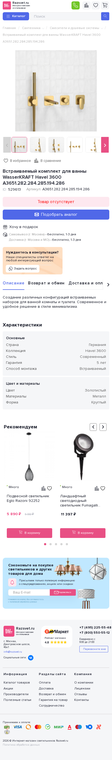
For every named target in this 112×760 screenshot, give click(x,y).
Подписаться (64, 592)
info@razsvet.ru (13, 651)
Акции (8, 689)
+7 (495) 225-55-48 (91, 627)
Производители (16, 694)
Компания (83, 674)
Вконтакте (30, 657)
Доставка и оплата (90, 283)
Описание (13, 283)
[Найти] (105, 16)
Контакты (81, 700)
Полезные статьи (17, 700)
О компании (83, 683)
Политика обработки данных (21, 744)
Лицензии (82, 689)
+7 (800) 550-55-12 (91, 632)
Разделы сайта (52, 674)
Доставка (46, 689)
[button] (45, 544)
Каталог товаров (17, 683)
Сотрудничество (51, 706)
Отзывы (80, 694)
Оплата (45, 683)
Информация (15, 674)
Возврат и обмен (46, 283)
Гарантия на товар (53, 700)
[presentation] (7, 145)
